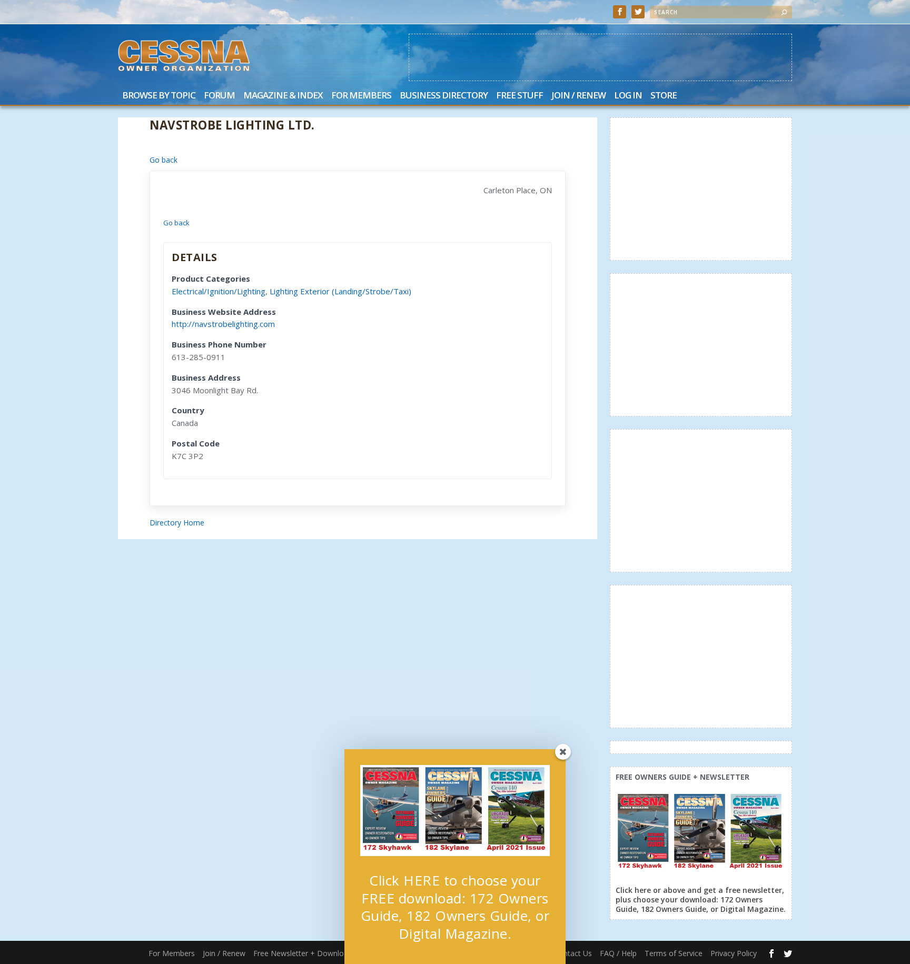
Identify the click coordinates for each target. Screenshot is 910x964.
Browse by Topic (158, 96)
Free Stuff (519, 96)
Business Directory (444, 96)
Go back (163, 160)
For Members (361, 96)
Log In (628, 96)
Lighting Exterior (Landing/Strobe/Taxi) (340, 291)
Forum (219, 96)
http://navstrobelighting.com (223, 324)
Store (663, 96)
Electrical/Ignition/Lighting (218, 291)
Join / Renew (578, 96)
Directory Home (177, 523)
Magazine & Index (283, 96)
